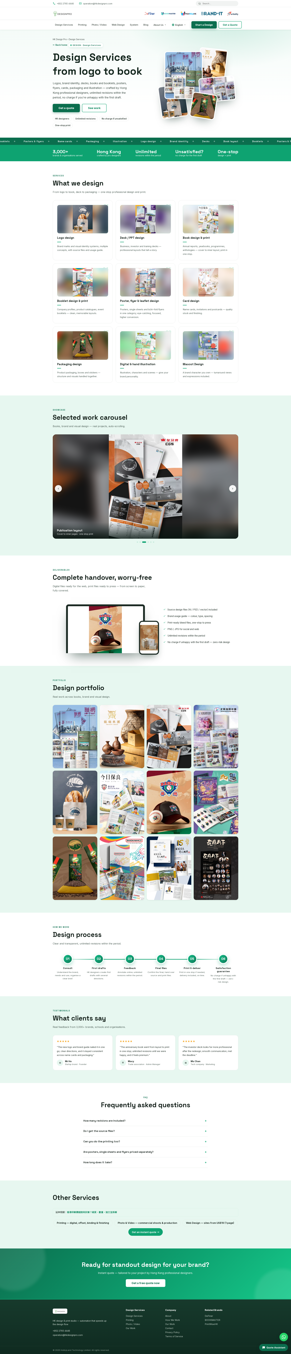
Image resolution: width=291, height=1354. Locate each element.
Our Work (130, 1328)
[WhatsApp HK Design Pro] (283, 1337)
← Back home (60, 45)
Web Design (118, 24)
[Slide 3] (143, 542)
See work (94, 108)
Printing (82, 24)
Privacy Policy (172, 1332)
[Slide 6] (153, 542)
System (134, 24)
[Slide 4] (145, 542)
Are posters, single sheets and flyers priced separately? (118, 1152)
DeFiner (209, 1316)
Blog (145, 24)
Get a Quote (230, 24)
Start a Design (204, 24)
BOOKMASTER (212, 1320)
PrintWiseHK (211, 1324)
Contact (169, 1328)
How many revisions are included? (104, 1120)
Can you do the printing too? (101, 1141)
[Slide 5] (150, 542)
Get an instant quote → (145, 1232)
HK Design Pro (60, 39)
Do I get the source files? (99, 1131)
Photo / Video (99, 24)
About (168, 1316)
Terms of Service (174, 1336)
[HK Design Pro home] (62, 13)
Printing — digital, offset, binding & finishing (83, 1222)
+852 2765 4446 (61, 1330)
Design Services (64, 24)
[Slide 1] (137, 542)
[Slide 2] (140, 542)
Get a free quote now (146, 1283)
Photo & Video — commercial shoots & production (147, 1222)
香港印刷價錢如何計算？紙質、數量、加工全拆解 (92, 1212)
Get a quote (66, 108)
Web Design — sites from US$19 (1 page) (210, 1222)
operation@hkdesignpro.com (68, 1335)
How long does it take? (97, 1162)
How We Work (172, 1320)
